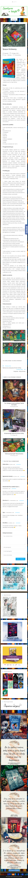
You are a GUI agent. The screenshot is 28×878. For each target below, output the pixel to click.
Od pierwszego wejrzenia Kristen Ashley (14, 433)
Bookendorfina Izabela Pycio (11, 486)
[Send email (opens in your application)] (15, 1)
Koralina (5, 523)
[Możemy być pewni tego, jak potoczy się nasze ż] (14, 830)
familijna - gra (11, 360)
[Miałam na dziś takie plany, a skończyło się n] (14, 856)
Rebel (15, 360)
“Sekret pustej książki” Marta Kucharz (14, 453)
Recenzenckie (19, 360)
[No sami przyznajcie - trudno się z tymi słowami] (14, 752)
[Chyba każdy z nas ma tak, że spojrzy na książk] (14, 778)
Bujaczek (6, 53)
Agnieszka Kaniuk (7, 476)
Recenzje (9, 55)
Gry (5, 55)
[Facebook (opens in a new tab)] (12, 1)
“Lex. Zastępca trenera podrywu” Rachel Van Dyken (14, 404)
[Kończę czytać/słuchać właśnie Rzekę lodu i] (14, 804)
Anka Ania (5, 464)
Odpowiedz (18, 464)
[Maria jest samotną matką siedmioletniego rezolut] (14, 726)
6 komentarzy (18, 55)
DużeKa (6, 360)
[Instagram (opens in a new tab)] (14, 1)
